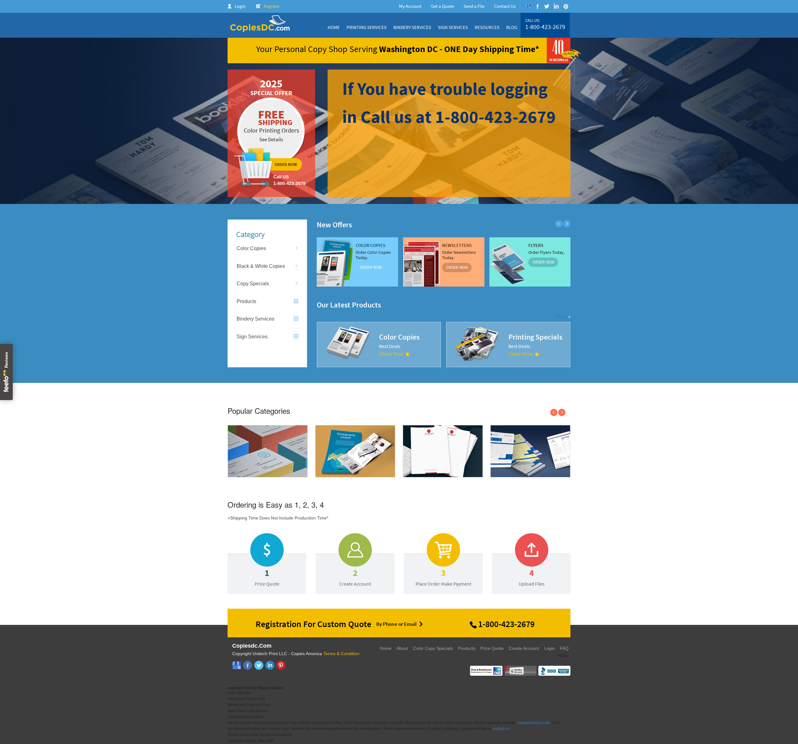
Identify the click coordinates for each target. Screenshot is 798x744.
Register (272, 6)
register (355, 568)
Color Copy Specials (433, 648)
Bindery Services (412, 27)
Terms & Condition (341, 653)
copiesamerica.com (533, 723)
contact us (501, 729)
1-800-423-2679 (545, 27)
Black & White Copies (261, 266)
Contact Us (505, 6)
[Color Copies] (267, 476)
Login (240, 6)
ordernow (271, 133)
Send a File (474, 6)
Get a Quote (442, 6)
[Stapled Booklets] (443, 475)
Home (334, 27)
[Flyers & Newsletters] (530, 475)
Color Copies (251, 248)
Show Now (391, 354)
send (443, 568)
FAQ (564, 648)
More (561, 317)
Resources (487, 27)
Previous (559, 224)
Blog (511, 27)
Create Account (524, 648)
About (402, 648)
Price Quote (492, 648)
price (267, 568)
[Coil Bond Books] (355, 476)
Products (246, 301)
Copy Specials (253, 283)
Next (566, 224)
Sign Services (453, 27)
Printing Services (367, 27)
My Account (410, 6)
